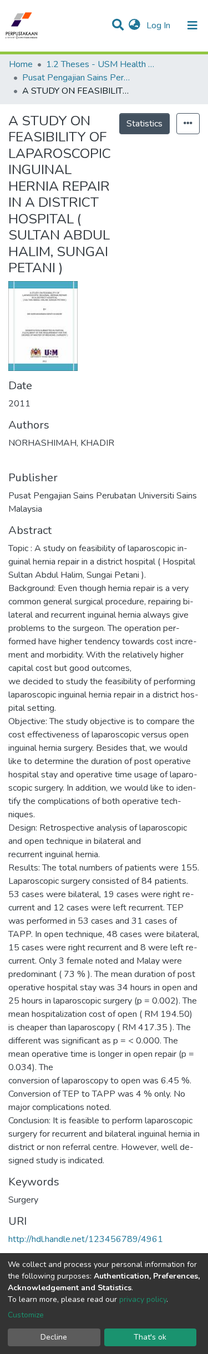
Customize (26, 1315)
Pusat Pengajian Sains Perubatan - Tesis (77, 78)
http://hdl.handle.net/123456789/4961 (85, 1239)
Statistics (144, 124)
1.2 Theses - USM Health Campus (101, 64)
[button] (134, 25)
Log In (159, 25)
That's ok (150, 1337)
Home (21, 64)
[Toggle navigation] (192, 25)
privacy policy (142, 1299)
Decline (53, 1337)
